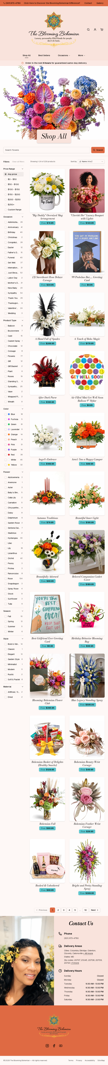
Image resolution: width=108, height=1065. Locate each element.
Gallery (100, 3)
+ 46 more (88, 953)
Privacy (79, 1060)
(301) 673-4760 (13, 3)
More (80, 55)
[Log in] (95, 29)
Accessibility (90, 1060)
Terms (70, 1060)
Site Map (101, 1060)
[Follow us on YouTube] (60, 1045)
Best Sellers (44, 55)
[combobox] (91, 161)
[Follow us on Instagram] (47, 1045)
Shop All (27, 55)
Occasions (63, 55)
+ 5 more (75, 963)
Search (99, 150)
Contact (88, 3)
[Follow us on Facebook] (54, 1045)
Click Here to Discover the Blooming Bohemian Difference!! (52, 3)
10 (85, 910)
